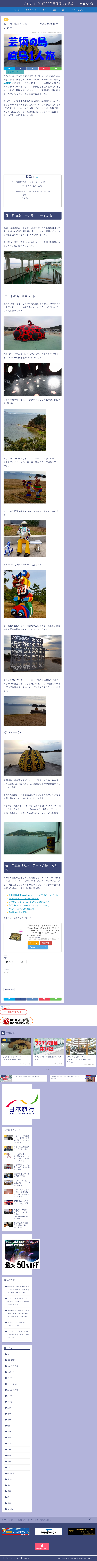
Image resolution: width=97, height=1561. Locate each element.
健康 (9, 1420)
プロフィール (31, 10)
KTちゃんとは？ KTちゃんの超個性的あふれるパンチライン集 (18, 1334)
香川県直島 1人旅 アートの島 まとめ (33, 191)
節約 (9, 1485)
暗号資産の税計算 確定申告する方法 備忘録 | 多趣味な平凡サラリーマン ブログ (18, 1289)
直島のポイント (15, 72)
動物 (9, 1432)
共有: (24, 195)
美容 (9, 1491)
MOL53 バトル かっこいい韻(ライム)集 (17, 1324)
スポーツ (11, 1372)
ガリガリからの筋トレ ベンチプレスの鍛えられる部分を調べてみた (18, 1301)
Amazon (33, 943)
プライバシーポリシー (12, 1558)
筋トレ (10, 1479)
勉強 (9, 1426)
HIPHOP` (11, 1360)
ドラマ (10, 1378)
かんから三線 (12, 1366)
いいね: (25, 198)
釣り (9, 1497)
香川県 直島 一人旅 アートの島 (30, 182)
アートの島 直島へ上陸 (32, 186)
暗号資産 (11, 1473)
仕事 (9, 1414)
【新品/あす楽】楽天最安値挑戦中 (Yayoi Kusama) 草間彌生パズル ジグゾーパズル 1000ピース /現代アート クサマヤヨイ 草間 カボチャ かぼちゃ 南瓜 (44, 930)
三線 (9, 1408)
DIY (44, 10)
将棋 (9, 1449)
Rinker (38, 937)
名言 (9, 1438)
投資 (9, 1455)
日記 (9, 1467)
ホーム (17, 10)
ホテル (10, 1396)
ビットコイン (12, 1384)
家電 (9, 1444)
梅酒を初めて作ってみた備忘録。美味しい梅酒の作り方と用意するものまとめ (18, 1313)
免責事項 (26, 1558)
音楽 (54, 10)
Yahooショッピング (38, 947)
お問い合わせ (77, 10)
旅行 (64, 10)
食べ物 (10, 1509)
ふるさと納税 (12, 1390)
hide (36, 177)
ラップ (10, 1402)
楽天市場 (45, 943)
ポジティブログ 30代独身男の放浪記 (48, 3)
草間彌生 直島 (10, 989)
